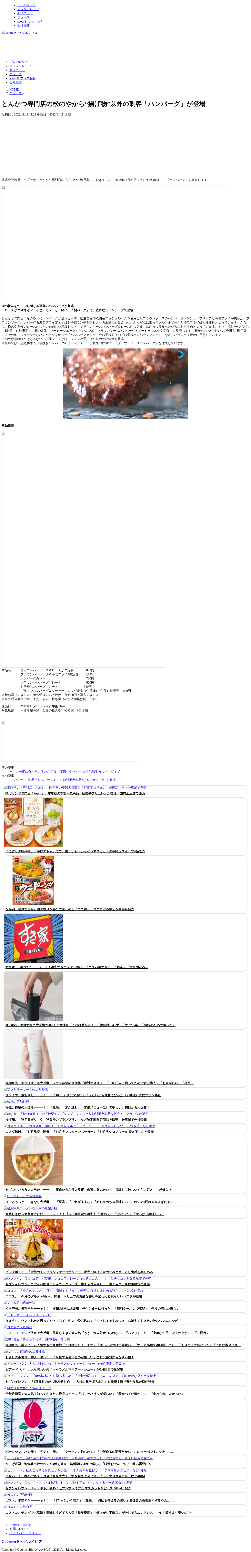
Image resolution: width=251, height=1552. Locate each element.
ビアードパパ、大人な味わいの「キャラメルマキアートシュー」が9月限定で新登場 (64, 1369)
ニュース (23, 17)
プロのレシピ (26, 5)
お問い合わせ (18, 1529)
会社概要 (23, 25)
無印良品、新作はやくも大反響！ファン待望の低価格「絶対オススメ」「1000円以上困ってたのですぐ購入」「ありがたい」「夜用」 (99, 1083)
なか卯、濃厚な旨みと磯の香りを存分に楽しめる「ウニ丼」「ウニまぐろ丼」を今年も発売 (69, 909)
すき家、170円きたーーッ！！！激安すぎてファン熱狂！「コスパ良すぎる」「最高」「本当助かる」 (76, 967)
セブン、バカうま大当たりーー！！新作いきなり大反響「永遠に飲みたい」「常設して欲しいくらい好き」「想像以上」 (90, 1189)
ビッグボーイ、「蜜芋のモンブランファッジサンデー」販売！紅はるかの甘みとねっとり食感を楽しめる (79, 1272)
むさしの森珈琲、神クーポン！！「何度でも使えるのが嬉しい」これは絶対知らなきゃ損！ (69, 1357)
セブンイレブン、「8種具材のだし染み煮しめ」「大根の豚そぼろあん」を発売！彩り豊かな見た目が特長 (80, 1381)
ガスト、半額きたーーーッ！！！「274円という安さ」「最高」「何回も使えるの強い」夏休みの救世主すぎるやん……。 (90, 1500)
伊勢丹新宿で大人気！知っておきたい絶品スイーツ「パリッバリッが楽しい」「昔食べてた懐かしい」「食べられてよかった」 (94, 1393)
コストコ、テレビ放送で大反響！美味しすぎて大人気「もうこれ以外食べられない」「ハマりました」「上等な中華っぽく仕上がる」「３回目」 (107, 1333)
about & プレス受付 (30, 21)
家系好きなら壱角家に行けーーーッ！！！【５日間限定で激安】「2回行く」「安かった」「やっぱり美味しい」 (84, 1214)
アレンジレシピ (28, 9)
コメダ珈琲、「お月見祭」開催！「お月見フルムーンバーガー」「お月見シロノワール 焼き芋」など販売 (79, 1131)
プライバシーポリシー (25, 1533)
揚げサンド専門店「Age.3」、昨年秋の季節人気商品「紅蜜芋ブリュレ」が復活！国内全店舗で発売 (75, 793)
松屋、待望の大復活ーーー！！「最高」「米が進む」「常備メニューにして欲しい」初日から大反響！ (77, 1107)
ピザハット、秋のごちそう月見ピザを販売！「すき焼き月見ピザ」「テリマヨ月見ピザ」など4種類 (75, 1476)
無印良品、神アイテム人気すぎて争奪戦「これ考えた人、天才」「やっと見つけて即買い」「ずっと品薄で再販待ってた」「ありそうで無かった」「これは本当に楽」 (123, 1345)
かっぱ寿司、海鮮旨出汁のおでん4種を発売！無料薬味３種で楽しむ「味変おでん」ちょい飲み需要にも (78, 1464)
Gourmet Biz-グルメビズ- (22, 1541)
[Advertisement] (73, 47)
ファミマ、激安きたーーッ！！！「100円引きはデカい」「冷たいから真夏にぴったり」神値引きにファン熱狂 (83, 1095)
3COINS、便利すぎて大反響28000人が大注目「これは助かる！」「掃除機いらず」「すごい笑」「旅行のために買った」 (90, 1025)
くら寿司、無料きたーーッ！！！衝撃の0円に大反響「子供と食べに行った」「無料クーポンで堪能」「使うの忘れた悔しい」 (94, 1308)
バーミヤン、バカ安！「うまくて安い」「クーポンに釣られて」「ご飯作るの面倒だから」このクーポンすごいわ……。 (90, 1451)
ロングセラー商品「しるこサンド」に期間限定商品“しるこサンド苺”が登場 (62, 780)
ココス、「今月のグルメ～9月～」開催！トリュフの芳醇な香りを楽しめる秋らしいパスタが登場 (73, 1296)
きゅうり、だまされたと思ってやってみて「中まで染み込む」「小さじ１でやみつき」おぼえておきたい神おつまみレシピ (91, 1320)
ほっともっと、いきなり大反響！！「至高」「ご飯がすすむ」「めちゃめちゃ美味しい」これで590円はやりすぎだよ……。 (92, 1202)
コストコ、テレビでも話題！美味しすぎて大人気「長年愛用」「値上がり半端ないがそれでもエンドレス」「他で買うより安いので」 (99, 1512)
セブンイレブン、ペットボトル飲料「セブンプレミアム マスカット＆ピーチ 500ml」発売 (68, 1488)
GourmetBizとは (20, 1524)
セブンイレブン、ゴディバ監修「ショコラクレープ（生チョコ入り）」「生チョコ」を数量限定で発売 (77, 1284)
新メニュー (25, 13)
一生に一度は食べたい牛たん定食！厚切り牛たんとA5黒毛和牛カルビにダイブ (64, 771)
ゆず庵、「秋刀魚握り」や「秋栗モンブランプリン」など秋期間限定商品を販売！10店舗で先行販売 (76, 1119)
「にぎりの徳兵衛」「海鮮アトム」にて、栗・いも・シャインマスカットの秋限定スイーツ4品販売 (75, 851)
